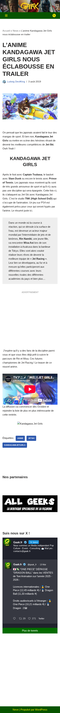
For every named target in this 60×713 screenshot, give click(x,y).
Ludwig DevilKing (16, 81)
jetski (31, 438)
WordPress (41, 709)
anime (20, 438)
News (15, 30)
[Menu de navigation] (6, 15)
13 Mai (43, 564)
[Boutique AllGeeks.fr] (30, 521)
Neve (15, 709)
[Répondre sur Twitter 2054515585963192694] (15, 618)
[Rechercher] (54, 15)
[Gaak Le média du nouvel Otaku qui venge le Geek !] (30, 6)
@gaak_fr (32, 564)
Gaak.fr (17, 564)
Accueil (6, 30)
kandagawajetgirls (14, 445)
